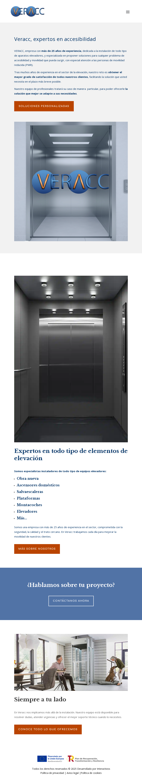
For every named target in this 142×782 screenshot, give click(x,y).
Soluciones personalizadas (44, 106)
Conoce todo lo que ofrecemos (48, 729)
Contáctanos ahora (71, 601)
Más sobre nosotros (37, 549)
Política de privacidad (52, 773)
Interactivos (103, 768)
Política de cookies (91, 773)
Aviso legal (73, 773)
